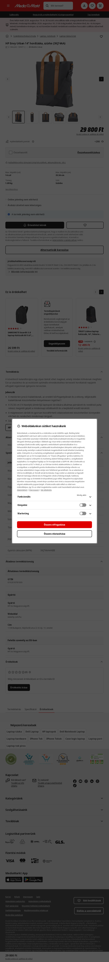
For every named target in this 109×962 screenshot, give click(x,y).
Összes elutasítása (54, 533)
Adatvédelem (22, 490)
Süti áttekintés (46, 490)
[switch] (82, 505)
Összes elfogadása (54, 524)
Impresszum (34, 490)
